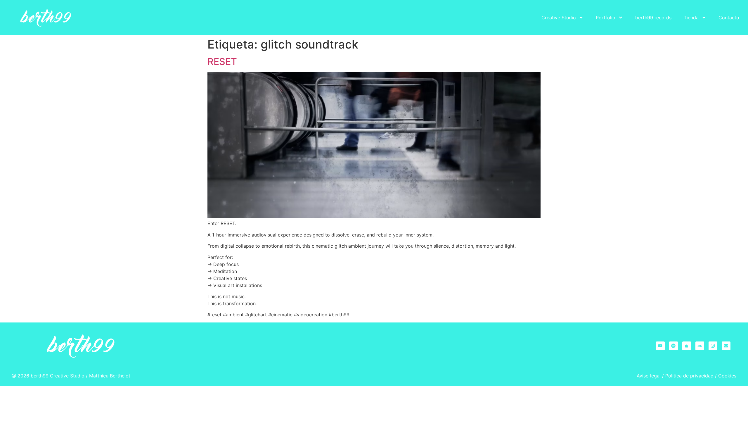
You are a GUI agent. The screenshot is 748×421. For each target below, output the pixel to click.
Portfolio (605, 17)
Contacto (728, 17)
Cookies (727, 376)
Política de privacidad (689, 376)
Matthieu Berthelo (109, 376)
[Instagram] (713, 345)
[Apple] (686, 345)
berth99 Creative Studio (57, 376)
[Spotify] (673, 345)
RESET (222, 61)
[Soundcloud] (699, 345)
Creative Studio (558, 17)
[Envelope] (726, 345)
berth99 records (653, 17)
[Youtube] (660, 345)
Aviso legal (649, 376)
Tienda (691, 17)
